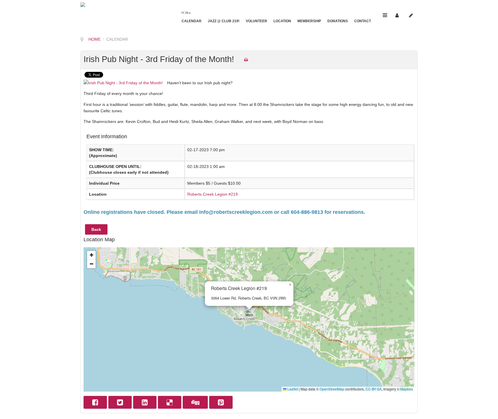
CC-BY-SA (373, 388)
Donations (337, 21)
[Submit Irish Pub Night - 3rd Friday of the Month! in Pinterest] (221, 402)
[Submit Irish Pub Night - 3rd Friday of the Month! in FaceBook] (95, 402)
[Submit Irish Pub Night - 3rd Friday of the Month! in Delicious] (169, 402)
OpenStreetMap (332, 388)
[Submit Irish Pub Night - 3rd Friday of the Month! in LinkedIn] (144, 402)
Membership (309, 21)
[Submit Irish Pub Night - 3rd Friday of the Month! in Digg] (195, 402)
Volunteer (256, 21)
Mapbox (406, 388)
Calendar (191, 21)
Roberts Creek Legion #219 (212, 194)
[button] (249, 313)
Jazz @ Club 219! (223, 21)
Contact (362, 21)
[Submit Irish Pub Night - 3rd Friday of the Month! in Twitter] (120, 402)
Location (282, 21)
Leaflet (292, 388)
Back (96, 229)
